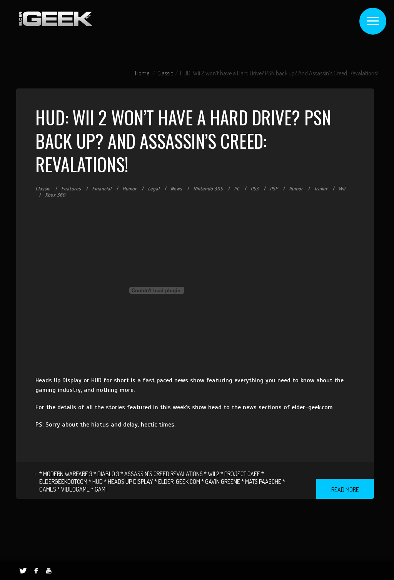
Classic (165, 73)
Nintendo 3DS (208, 189)
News (176, 189)
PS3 (254, 189)
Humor (129, 189)
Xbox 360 (55, 195)
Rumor (296, 189)
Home (142, 73)
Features (71, 189)
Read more (345, 489)
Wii (342, 189)
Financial (101, 189)
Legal (153, 189)
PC (236, 189)
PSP (274, 189)
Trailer (320, 189)
